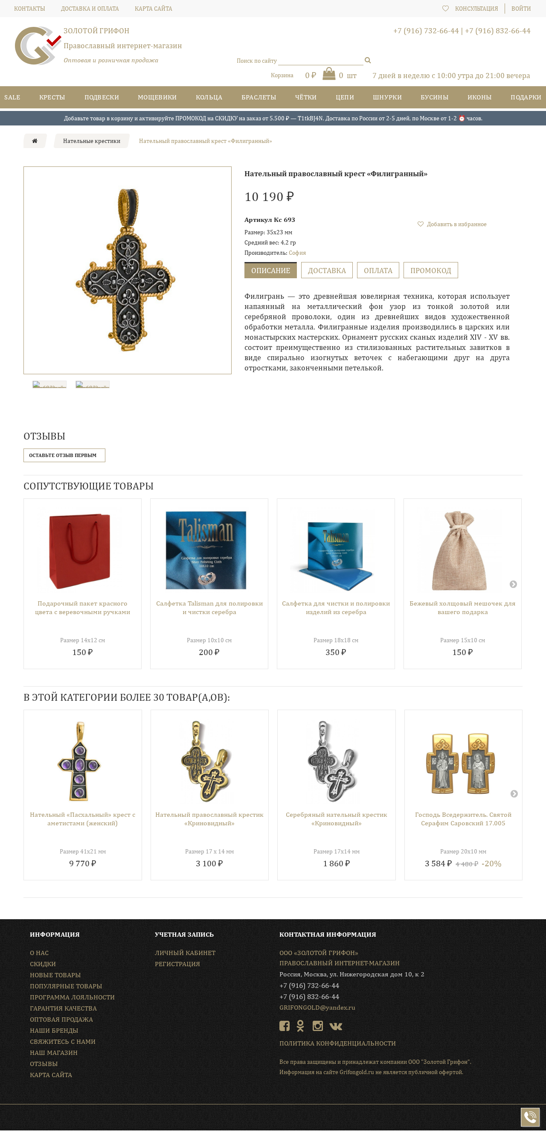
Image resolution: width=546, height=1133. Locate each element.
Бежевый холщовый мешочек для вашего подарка (463, 607)
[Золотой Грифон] (38, 49)
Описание (270, 270)
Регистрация (177, 964)
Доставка (327, 270)
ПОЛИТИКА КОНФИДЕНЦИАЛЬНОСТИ (337, 1043)
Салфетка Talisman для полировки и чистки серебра (209, 607)
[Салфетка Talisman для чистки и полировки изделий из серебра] (333, 550)
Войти (521, 8)
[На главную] (34, 141)
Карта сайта (51, 1075)
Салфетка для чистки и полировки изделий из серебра (336, 607)
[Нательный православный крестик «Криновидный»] (206, 761)
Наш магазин (54, 1053)
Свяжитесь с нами (63, 1041)
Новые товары (55, 975)
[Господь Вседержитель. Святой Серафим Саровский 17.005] (460, 761)
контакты (29, 8)
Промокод (430, 270)
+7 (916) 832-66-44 (498, 30)
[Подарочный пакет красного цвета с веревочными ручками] (79, 550)
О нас (39, 953)
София (297, 252)
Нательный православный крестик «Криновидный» (209, 818)
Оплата (378, 270)
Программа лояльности (72, 997)
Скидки (43, 964)
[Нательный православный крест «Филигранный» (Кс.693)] (127, 270)
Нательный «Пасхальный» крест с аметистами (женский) (82, 818)
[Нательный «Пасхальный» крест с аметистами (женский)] (79, 761)
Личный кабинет (185, 953)
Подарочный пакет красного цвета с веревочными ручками (82, 607)
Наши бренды (54, 1030)
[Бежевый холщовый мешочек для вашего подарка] (459, 550)
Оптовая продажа (61, 1019)
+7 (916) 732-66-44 (426, 30)
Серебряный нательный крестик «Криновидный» (336, 818)
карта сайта (153, 8)
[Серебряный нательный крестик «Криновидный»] (333, 761)
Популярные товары (66, 986)
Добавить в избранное (456, 224)
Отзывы (44, 1064)
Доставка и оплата (90, 8)
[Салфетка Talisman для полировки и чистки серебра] (206, 550)
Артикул (258, 220)
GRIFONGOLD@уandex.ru (317, 1007)
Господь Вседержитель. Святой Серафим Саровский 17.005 (463, 818)
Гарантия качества (63, 1008)
